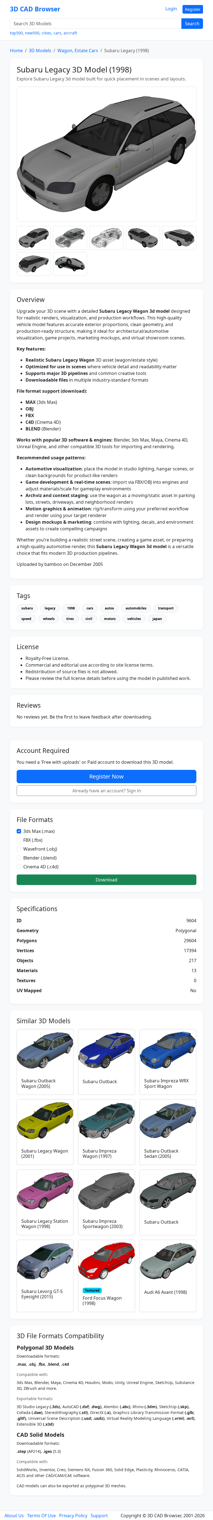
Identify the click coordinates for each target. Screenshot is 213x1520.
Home (16, 50)
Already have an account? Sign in (106, 791)
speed (26, 618)
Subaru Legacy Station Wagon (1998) (44, 1223)
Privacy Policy (73, 1516)
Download (106, 880)
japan (157, 618)
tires (70, 618)
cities (46, 33)
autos (109, 608)
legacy (50, 608)
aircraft (70, 33)
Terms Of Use (41, 1516)
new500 (32, 33)
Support (99, 1516)
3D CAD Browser (35, 9)
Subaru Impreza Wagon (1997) (99, 1153)
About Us (14, 1516)
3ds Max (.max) (39, 831)
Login (171, 9)
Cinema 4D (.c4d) (41, 867)
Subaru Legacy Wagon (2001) (44, 1153)
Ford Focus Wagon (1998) (102, 1300)
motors (110, 618)
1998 (71, 608)
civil (88, 618)
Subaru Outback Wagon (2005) (38, 1083)
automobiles (136, 608)
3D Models (40, 50)
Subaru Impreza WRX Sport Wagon (166, 1083)
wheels (49, 618)
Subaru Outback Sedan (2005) (161, 1153)
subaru (27, 608)
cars (57, 33)
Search (192, 24)
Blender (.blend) (40, 858)
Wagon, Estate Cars (77, 50)
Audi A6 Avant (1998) (165, 1292)
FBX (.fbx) (32, 840)
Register (193, 9)
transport (166, 608)
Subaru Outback (100, 1081)
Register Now (106, 776)
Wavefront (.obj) (40, 849)
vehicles (134, 618)
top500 (16, 33)
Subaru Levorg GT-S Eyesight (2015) (42, 1294)
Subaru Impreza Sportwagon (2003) (103, 1223)
